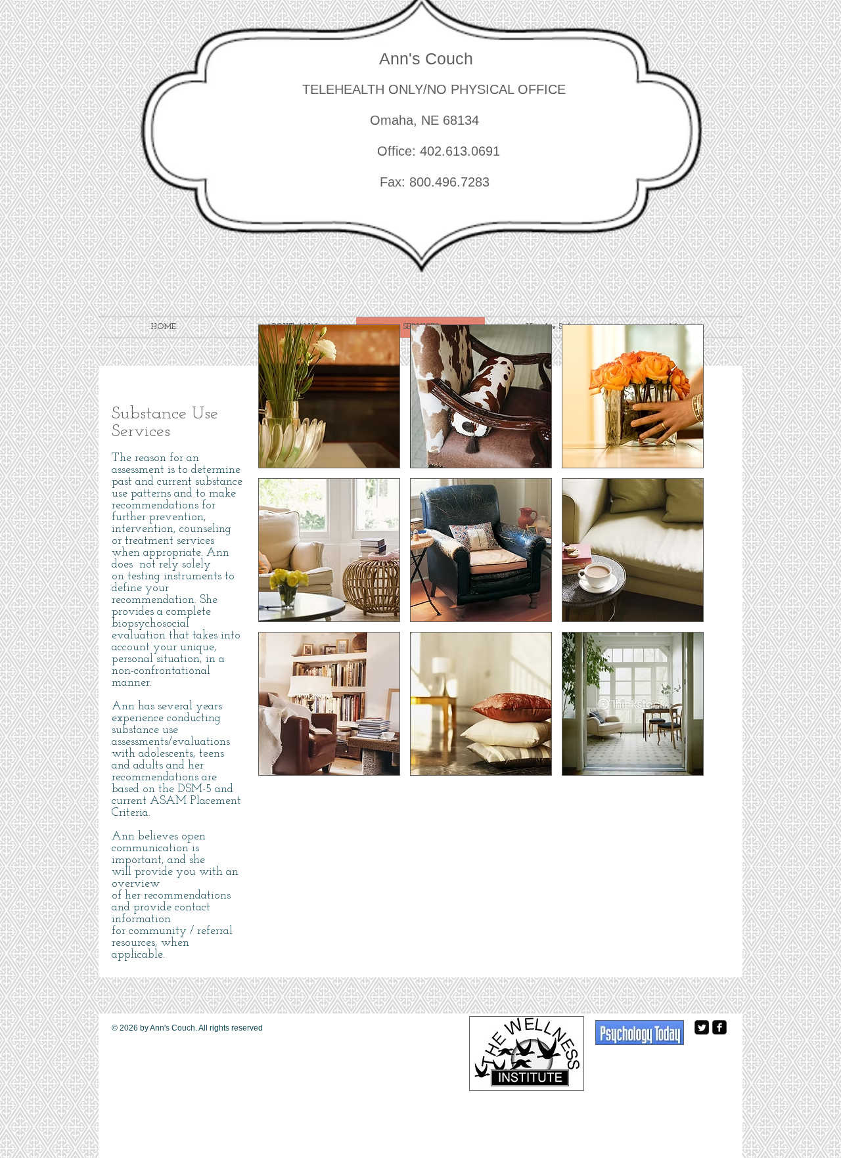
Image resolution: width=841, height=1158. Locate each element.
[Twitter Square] (701, 1027)
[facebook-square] (719, 1027)
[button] (329, 396)
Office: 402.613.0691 (403, 151)
